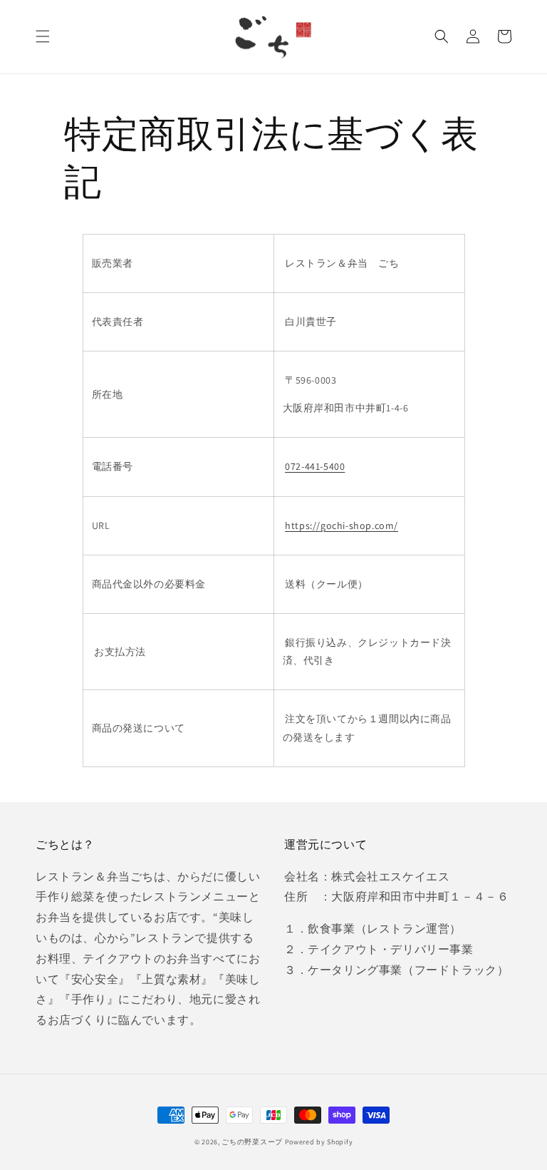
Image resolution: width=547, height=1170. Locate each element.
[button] (42, 36)
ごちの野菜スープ (252, 1141)
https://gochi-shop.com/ (341, 525)
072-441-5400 (315, 466)
